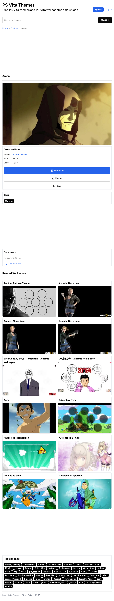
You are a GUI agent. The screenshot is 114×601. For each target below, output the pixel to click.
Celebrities (39, 568)
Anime (41, 564)
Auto (23, 572)
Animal (101, 568)
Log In (109, 9)
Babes (28, 568)
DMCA (37, 595)
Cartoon (15, 28)
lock (81, 582)
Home (5, 28)
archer (47, 579)
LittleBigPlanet (86, 579)
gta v (37, 579)
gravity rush (64, 575)
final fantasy (60, 572)
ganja (7, 572)
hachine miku (80, 575)
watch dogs (70, 579)
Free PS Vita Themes (10, 595)
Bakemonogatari (57, 582)
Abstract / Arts (92, 564)
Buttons (28, 579)
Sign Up (98, 9)
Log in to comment (12, 263)
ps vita (8, 586)
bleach (8, 582)
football (18, 582)
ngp (15, 572)
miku (105, 575)
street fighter (39, 582)
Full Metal (9, 575)
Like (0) (58, 178)
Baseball (57, 579)
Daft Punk (94, 575)
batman (47, 572)
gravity (72, 582)
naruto (39, 575)
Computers (88, 568)
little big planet (94, 582)
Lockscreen (29, 564)
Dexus (94, 572)
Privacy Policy (27, 595)
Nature (52, 568)
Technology (64, 568)
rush (28, 582)
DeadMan (50, 575)
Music (19, 568)
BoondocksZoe (20, 154)
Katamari (73, 572)
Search (105, 20)
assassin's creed (13, 579)
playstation (34, 572)
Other (78, 564)
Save (59, 186)
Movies (8, 568)
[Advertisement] (57, 52)
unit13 (84, 572)
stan (99, 579)
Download (59, 170)
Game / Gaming (12, 564)
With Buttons (54, 564)
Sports (76, 568)
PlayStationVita (25, 575)
